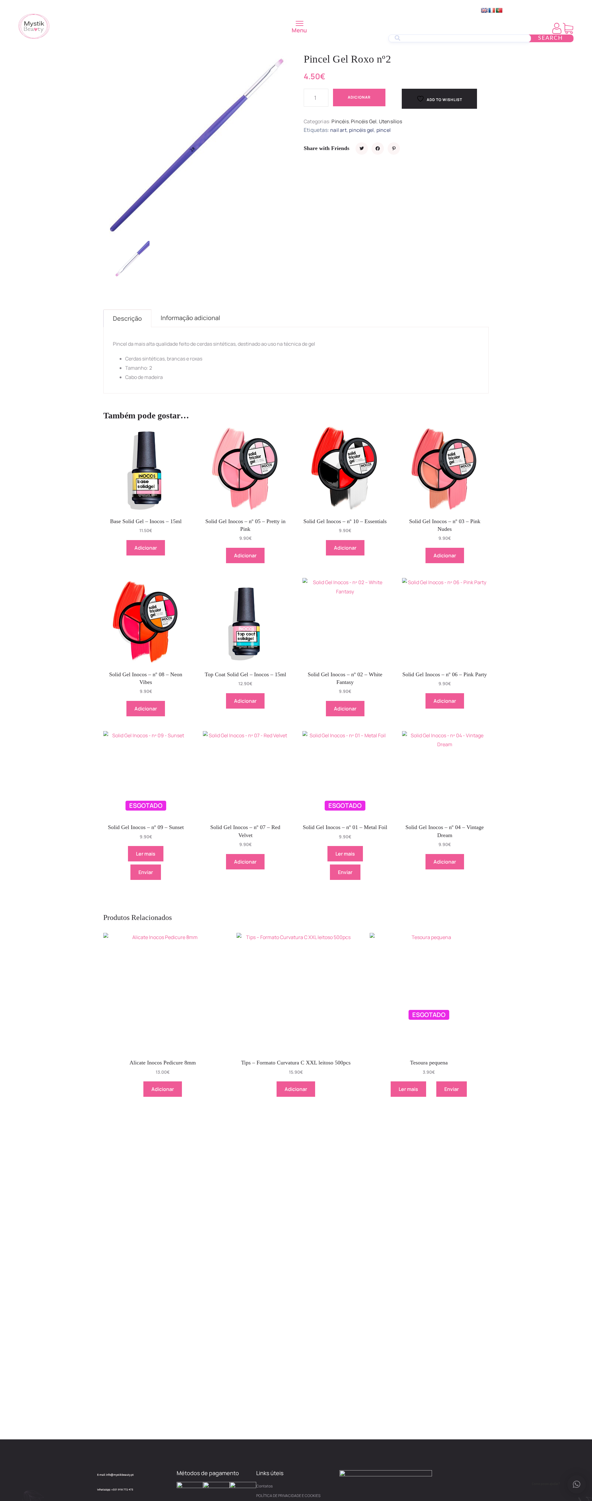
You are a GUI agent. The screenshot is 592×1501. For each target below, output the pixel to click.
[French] (491, 11)
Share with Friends (326, 148)
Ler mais (145, 853)
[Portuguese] (499, 11)
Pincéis (339, 121)
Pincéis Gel (363, 121)
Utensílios (390, 121)
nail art (338, 130)
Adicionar (359, 97)
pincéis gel (361, 130)
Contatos (264, 1486)
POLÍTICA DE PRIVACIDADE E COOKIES (288, 1495)
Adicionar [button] (145, 547)
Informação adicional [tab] (190, 318)
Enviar (145, 872)
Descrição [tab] (127, 318)
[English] (484, 11)
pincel (383, 130)
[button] (576, 1484)
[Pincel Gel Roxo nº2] (362, 148)
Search (550, 38)
